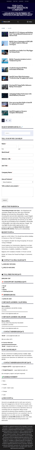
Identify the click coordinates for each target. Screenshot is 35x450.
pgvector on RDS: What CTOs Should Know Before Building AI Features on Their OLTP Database (17, 237)
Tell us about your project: (10, 186)
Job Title (5, 166)
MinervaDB (6, 22)
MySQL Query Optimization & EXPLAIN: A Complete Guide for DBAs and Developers (21, 43)
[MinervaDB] (5, 43)
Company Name (7, 172)
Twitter (15, 1)
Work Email (6, 152)
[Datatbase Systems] (5, 61)
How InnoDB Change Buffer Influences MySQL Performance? (20, 85)
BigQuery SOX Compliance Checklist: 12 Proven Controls (16, 252)
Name (4, 144)
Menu (30, 22)
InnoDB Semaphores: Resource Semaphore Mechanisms (18, 111)
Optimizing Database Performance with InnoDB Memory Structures (20, 94)
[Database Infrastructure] (5, 34)
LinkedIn (21, 1)
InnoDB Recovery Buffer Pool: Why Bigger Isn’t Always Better (21, 51)
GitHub (26, 1)
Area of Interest (7, 179)
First (3, 149)
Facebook (9, 1)
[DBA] (5, 52)
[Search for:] (17, 133)
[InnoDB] (5, 86)
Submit (5, 200)
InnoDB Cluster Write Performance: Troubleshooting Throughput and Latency (21, 77)
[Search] (18, 21)
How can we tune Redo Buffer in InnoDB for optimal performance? (20, 103)
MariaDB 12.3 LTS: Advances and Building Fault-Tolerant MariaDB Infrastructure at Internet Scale (21, 34)
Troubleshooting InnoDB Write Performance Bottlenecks (18, 68)
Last (19, 149)
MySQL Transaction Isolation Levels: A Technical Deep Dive (20, 59)
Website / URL (6, 159)
